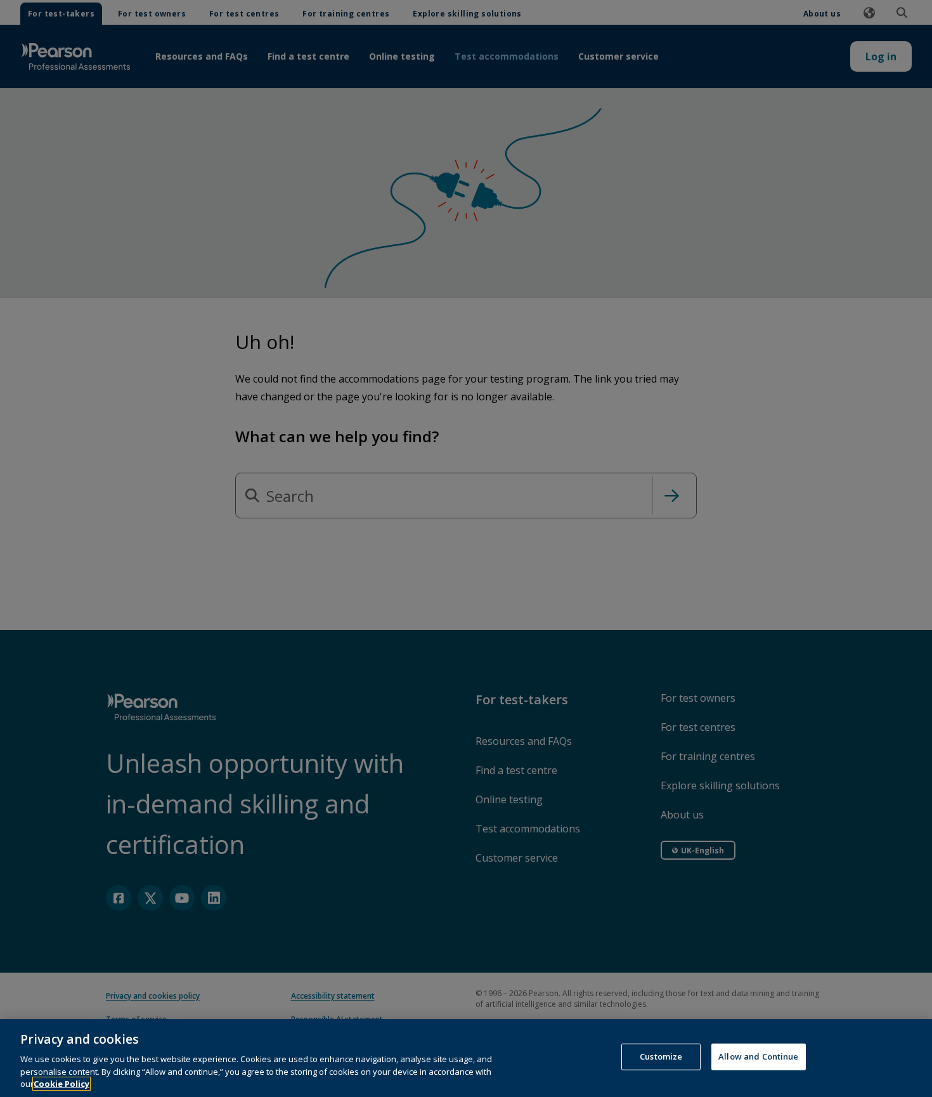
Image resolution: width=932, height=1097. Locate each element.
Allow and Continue (758, 1056)
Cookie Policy (61, 1083)
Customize (661, 1056)
